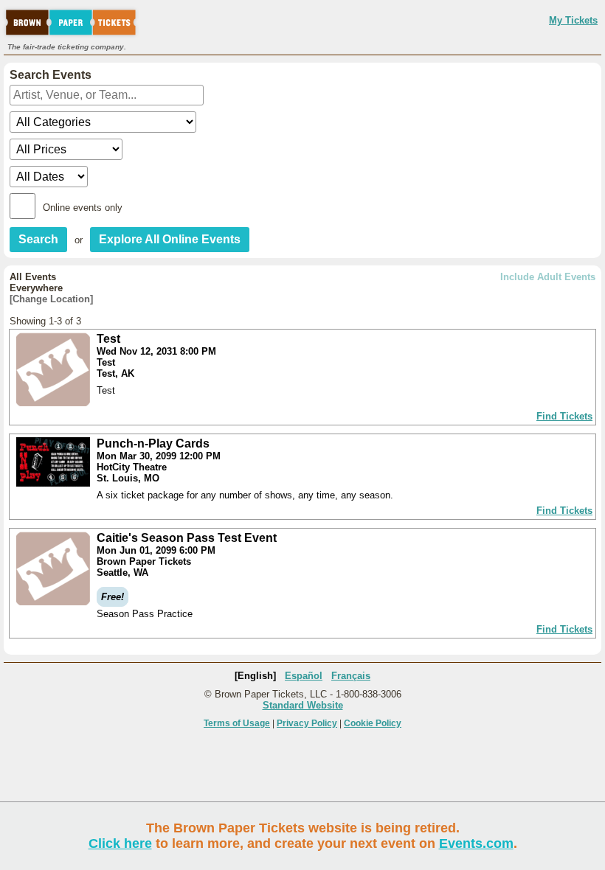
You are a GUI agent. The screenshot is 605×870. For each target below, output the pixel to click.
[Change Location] (51, 298)
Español (303, 675)
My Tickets (573, 20)
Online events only (82, 207)
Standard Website (303, 705)
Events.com (476, 843)
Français (350, 675)
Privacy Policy (307, 723)
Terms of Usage (237, 723)
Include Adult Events (547, 276)
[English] (255, 675)
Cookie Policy (372, 723)
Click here (120, 843)
